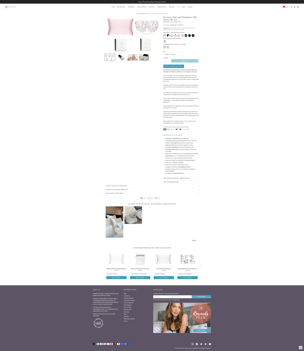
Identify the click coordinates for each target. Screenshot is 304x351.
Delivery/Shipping (128, 298)
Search (125, 321)
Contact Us (127, 296)
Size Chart (126, 312)
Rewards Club (127, 309)
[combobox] (286, 7)
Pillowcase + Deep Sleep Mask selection (173, 32)
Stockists (126, 316)
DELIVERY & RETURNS (115, 193)
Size (164, 51)
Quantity (165, 57)
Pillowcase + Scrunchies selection (172, 38)
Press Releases (128, 305)
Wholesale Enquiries (129, 318)
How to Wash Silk (128, 302)
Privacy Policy (127, 307)
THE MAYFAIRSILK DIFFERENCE (176, 178)
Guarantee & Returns (129, 300)
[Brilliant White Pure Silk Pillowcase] (116, 259)
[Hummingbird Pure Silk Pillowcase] (187, 259)
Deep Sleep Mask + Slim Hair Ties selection (174, 44)
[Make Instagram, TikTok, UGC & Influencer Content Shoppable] (194, 241)
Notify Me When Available (174, 66)
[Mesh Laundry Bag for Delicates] (140, 259)
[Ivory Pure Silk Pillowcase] (164, 259)
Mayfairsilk (181, 348)
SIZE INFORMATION (171, 182)
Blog (125, 293)
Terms (125, 314)
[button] (114, 222)
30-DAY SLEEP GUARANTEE (116, 186)
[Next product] (200, 265)
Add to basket (116, 277)
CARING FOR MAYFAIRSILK (117, 189)
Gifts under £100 (143, 13)
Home (137, 13)
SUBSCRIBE (201, 296)
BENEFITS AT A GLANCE (172, 135)
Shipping (165, 28)
